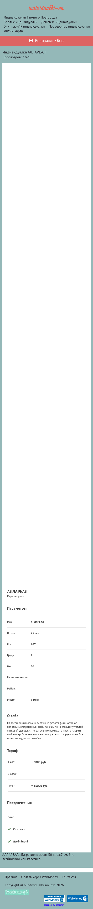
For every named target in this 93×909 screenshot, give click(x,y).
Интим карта (13, 31)
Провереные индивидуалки (69, 26)
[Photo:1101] (46, 541)
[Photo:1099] (46, 369)
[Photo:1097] (46, 197)
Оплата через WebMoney (39, 877)
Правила (11, 877)
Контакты (69, 877)
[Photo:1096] (46, 111)
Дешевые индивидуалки (59, 22)
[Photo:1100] (46, 455)
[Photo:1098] (46, 283)
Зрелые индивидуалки (20, 22)
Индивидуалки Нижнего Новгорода (30, 17)
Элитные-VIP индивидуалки (24, 26)
